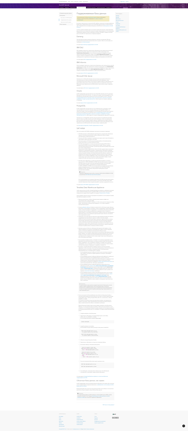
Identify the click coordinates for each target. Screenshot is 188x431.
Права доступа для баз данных (66, 22)
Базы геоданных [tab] (63, 24)
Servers (72, 1)
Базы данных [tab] (62, 15)
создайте (101, 276)
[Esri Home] (114, 414)
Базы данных (69, 9)
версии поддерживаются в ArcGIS (89, 44)
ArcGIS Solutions (80, 424)
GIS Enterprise (63, 1)
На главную (61, 7)
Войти (123, 1)
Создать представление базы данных (105, 261)
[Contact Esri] (118, 417)
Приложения (85, 1)
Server (60, 419)
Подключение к (105, 192)
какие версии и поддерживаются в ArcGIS (90, 125)
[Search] (120, 1)
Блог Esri (96, 419)
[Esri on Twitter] (113, 417)
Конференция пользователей (99, 421)
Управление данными (81, 7)
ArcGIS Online (79, 416)
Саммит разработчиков (98, 422)
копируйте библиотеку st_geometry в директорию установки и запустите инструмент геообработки (94, 114)
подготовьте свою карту (89, 270)
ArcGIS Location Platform (81, 421)
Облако (80, 1)
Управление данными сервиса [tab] (66, 13)
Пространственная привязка (93, 174)
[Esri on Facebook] (114, 417)
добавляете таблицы (86, 207)
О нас (95, 416)
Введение (67, 7)
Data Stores (76, 1)
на (99, 396)
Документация (61, 426)
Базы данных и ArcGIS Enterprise (66, 17)
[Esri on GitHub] (116, 417)
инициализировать (86, 42)
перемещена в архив (92, 17)
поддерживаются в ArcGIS (90, 59)
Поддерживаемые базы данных (66, 19)
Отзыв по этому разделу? (109, 404)
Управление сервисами (91, 7)
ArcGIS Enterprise (80, 419)
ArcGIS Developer (80, 422)
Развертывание (73, 7)
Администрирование (101, 7)
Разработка (108, 7)
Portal (69, 1)
